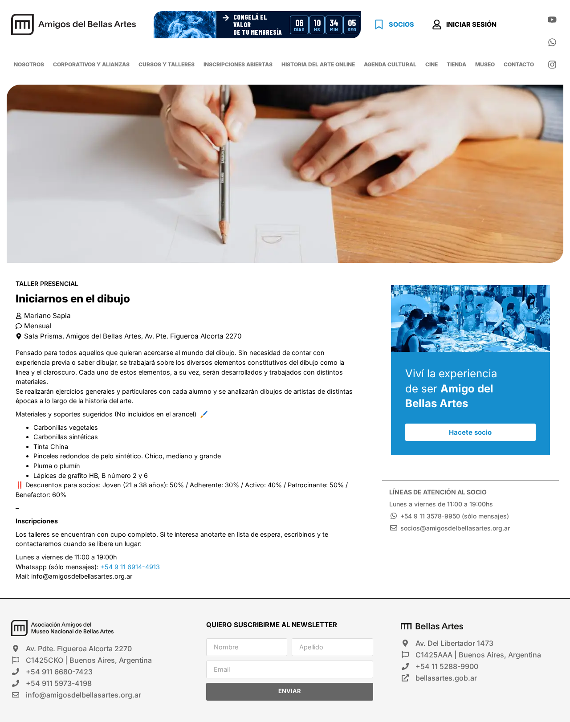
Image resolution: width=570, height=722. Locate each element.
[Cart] (520, 25)
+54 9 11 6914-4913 (130, 567)
